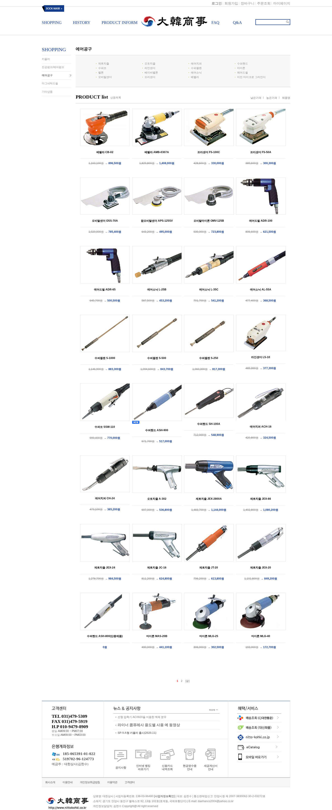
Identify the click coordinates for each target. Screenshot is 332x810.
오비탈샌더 (105, 77)
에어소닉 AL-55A (260, 289)
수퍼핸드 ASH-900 (156, 430)
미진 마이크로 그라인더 (251, 77)
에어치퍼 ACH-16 (260, 426)
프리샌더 (150, 77)
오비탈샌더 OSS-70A (105, 220)
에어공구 (47, 75)
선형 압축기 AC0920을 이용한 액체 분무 (142, 717)
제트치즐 (103, 63)
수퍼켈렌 (196, 68)
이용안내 (67, 782)
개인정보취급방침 (90, 782)
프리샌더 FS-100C (208, 152)
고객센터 (130, 782)
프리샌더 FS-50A (260, 152)
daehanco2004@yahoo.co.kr (216, 801)
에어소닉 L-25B (156, 289)
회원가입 (231, 3)
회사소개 (50, 782)
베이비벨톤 (151, 72)
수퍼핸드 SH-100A (208, 424)
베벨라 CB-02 (104, 152)
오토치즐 (150, 63)
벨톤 (101, 72)
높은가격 (271, 97)
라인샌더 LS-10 (260, 357)
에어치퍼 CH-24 (105, 498)
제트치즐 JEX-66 (260, 498)
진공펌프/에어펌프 (53, 67)
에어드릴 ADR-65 (105, 289)
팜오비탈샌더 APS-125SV (157, 220)
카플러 (46, 59)
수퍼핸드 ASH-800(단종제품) (105, 636)
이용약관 (112, 782)
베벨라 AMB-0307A (157, 152)
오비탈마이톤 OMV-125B (209, 220)
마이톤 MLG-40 (260, 636)
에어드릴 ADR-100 (260, 220)
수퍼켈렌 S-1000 (105, 358)
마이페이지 (281, 3)
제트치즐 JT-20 (208, 567)
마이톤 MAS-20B (156, 636)
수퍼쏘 (102, 68)
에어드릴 (242, 72)
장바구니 (247, 3)
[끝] (187, 681)
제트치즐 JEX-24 (104, 567)
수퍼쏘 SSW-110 (105, 426)
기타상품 (47, 91)
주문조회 (264, 3)
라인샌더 (150, 68)
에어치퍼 (196, 63)
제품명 (286, 97)
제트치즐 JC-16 (156, 567)
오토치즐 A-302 (156, 498)
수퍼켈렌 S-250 (208, 358)
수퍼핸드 (242, 63)
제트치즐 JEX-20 (260, 567)
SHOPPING (54, 49)
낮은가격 (255, 97)
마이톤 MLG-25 (208, 636)
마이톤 (241, 68)
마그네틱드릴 (50, 83)
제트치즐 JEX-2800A (209, 498)
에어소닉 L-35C (208, 289)
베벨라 (195, 77)
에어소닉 (196, 72)
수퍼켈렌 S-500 (156, 358)
